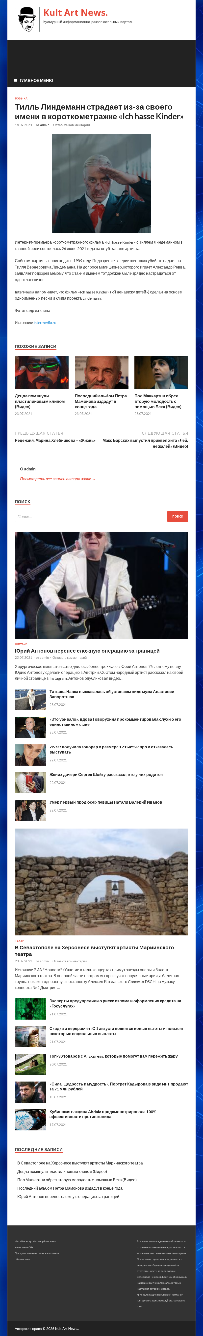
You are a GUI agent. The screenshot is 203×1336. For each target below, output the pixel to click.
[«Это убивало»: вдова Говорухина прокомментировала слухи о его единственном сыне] (30, 736)
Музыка (21, 98)
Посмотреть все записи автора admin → (58, 478)
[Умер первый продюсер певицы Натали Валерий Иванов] (30, 819)
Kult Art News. (75, 12)
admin (45, 125)
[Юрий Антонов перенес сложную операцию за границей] (101, 639)
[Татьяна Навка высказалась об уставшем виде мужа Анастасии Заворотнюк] (30, 708)
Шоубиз (21, 644)
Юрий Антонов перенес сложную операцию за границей (87, 650)
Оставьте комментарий (71, 125)
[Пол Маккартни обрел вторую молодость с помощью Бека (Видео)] (161, 390)
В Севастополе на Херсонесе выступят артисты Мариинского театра (80, 1163)
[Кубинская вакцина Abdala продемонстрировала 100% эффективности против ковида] (30, 1128)
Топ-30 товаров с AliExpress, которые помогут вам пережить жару (114, 1056)
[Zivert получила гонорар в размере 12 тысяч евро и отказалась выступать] (30, 764)
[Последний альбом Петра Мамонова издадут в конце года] (101, 390)
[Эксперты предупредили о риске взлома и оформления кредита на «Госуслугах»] (30, 1018)
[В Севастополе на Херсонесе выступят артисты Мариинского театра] (101, 936)
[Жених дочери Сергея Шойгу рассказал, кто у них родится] (30, 791)
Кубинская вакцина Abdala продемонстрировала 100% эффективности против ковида (103, 1114)
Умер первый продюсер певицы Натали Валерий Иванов (106, 802)
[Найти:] (101, 516)
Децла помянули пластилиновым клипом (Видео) (40, 401)
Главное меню (36, 80)
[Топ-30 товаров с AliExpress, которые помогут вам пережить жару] (30, 1073)
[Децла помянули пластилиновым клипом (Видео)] (42, 390)
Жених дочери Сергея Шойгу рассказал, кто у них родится (106, 774)
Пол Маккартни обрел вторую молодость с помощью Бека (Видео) (157, 401)
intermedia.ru (45, 322)
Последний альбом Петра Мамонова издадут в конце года (101, 401)
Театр (19, 940)
